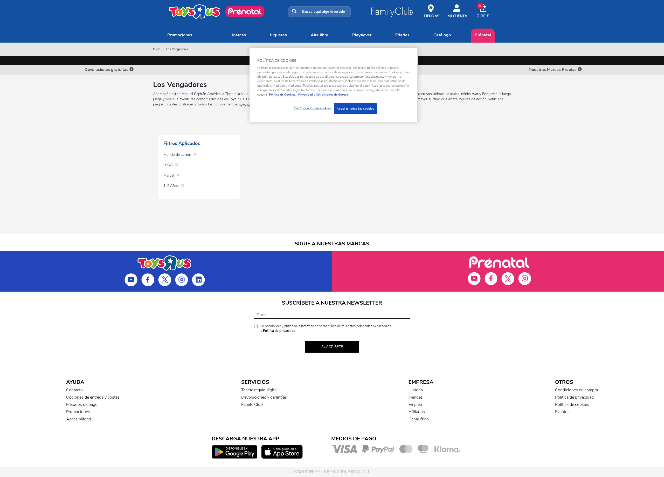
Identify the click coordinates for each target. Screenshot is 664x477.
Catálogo (442, 35)
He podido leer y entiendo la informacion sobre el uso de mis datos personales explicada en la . (325, 328)
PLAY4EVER (361, 35)
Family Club (252, 404)
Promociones (179, 35)
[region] (334, 85)
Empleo (415, 404)
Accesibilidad (78, 419)
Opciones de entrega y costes (93, 397)
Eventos (562, 412)
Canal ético (419, 419)
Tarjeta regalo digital (259, 390)
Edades (402, 35)
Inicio (157, 49)
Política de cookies (572, 404)
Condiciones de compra (576, 390)
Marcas (239, 35)
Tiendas (416, 397)
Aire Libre (319, 35)
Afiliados (417, 412)
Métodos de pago (82, 404)
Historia (416, 390)
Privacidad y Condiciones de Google (323, 94)
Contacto (74, 390)
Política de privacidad (279, 330)
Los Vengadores (177, 49)
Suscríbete (332, 346)
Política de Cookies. (282, 94)
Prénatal (483, 35)
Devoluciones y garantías (264, 397)
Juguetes (278, 35)
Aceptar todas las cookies (355, 108)
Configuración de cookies (312, 108)
